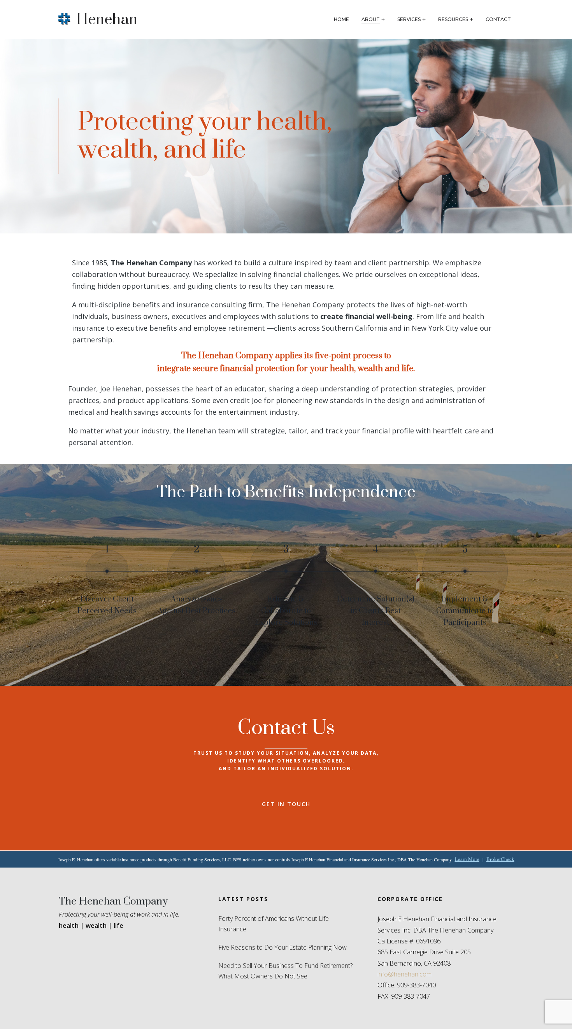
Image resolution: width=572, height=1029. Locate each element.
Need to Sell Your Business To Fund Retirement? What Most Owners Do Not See (285, 970)
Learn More (467, 858)
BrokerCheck (500, 858)
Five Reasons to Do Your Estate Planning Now (282, 947)
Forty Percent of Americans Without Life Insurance (273, 923)
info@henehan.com (404, 974)
